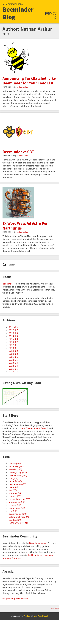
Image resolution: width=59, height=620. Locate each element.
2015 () (14, 339)
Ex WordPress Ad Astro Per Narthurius (25, 226)
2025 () (14, 369)
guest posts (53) (17, 508)
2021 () (14, 357)
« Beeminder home (13, 4)
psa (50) (13, 511)
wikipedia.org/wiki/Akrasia (15, 598)
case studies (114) (18, 475)
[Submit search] (5, 265)
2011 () (13, 327)
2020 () (14, 354)
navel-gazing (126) (18, 472)
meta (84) (14, 487)
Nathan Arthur (22, 87)
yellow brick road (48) (19, 517)
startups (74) (15, 493)
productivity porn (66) (19, 499)
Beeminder (8, 283)
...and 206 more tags (19, 522)
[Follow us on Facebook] (54, 19)
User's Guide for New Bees (32, 428)
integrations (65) (17, 502)
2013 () (14, 333)
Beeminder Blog (18, 13)
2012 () (14, 330)
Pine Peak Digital (40, 616)
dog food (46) (15, 520)
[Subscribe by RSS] (51, 14)
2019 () (14, 351)
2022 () (14, 359)
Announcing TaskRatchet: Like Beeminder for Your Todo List (29, 81)
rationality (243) (16, 466)
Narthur (27, 616)
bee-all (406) (15, 463)
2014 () (14, 336)
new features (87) (17, 484)
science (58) (15, 505)
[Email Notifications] (47, 14)
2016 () (14, 342)
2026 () (14, 371)
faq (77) (13, 490)
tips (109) (13, 478)
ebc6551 (55, 608)
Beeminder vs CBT (18, 151)
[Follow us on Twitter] (54, 14)
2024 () (14, 365)
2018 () (14, 348)
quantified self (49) (18, 514)
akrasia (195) (15, 469)
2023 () (14, 362)
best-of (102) (15, 481)
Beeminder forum (38, 543)
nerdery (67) (15, 496)
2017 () (14, 345)
